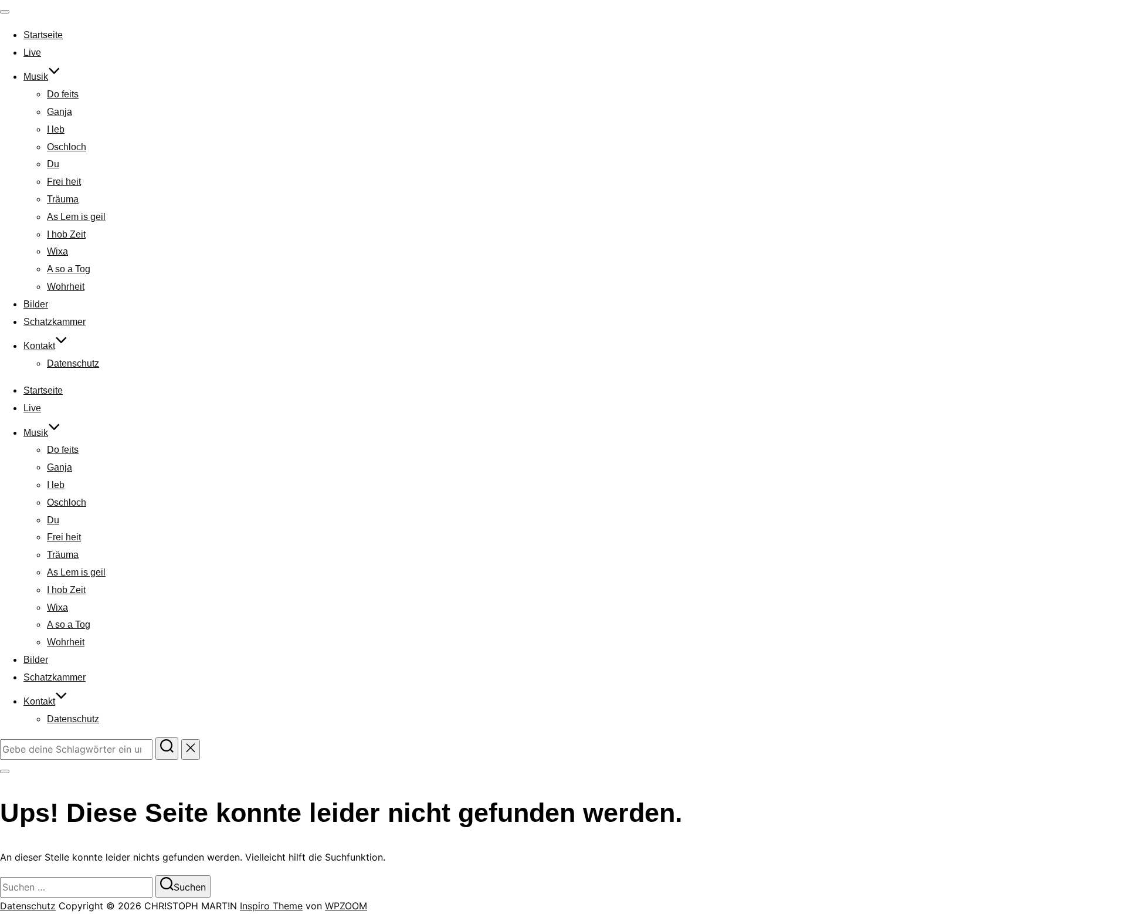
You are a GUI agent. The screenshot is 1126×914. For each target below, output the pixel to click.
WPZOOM (346, 906)
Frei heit (64, 182)
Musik (35, 77)
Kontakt (39, 346)
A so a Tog (68, 269)
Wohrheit (65, 287)
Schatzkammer (54, 322)
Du (53, 164)
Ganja (59, 112)
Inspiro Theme (271, 906)
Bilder (35, 304)
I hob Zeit (66, 234)
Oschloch (66, 147)
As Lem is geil (76, 217)
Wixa (57, 251)
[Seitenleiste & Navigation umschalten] (4, 771)
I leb (56, 129)
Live (32, 52)
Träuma (63, 199)
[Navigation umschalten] (4, 11)
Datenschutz (73, 363)
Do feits (63, 94)
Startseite (43, 35)
